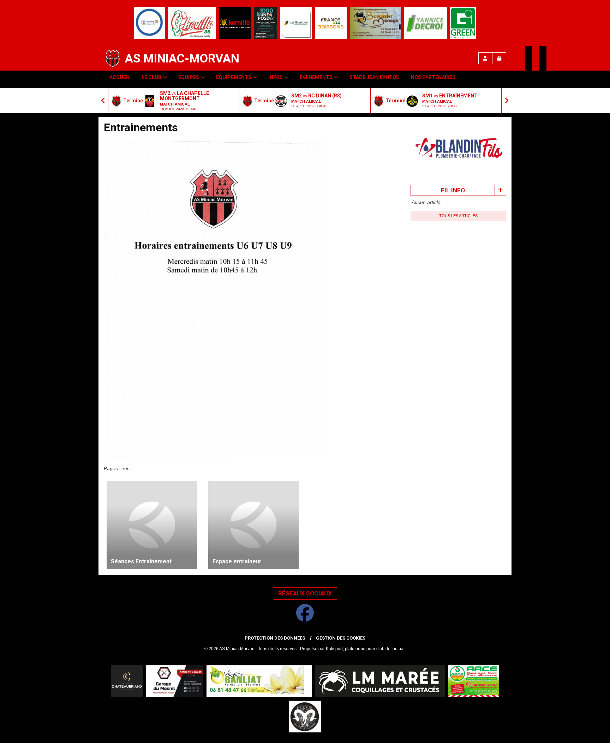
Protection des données (275, 638)
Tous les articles (458, 216)
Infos (275, 77)
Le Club (151, 77)
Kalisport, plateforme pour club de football (366, 648)
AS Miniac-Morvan (182, 58)
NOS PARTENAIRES (433, 77)
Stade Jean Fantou (374, 77)
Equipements (233, 77)
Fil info (453, 190)
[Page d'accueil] (112, 58)
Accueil (119, 77)
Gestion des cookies (340, 638)
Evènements (316, 77)
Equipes (188, 77)
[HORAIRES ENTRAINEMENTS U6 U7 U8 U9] (216, 298)
